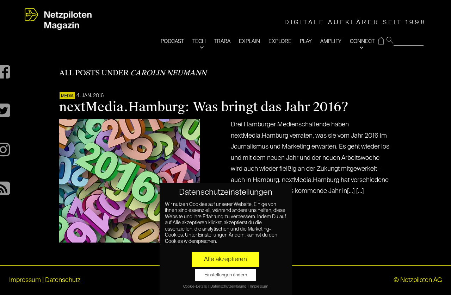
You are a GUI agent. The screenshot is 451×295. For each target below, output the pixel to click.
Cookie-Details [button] (195, 286)
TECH (199, 41)
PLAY (306, 41)
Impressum (25, 280)
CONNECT (362, 41)
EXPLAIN (249, 41)
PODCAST (172, 41)
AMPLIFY (330, 41)
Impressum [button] (259, 286)
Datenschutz (63, 280)
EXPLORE (279, 41)
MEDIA (67, 96)
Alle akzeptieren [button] (225, 259)
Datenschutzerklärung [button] (228, 286)
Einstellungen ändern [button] (225, 275)
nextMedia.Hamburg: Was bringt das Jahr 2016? (203, 107)
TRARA (222, 41)
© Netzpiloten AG (418, 280)
